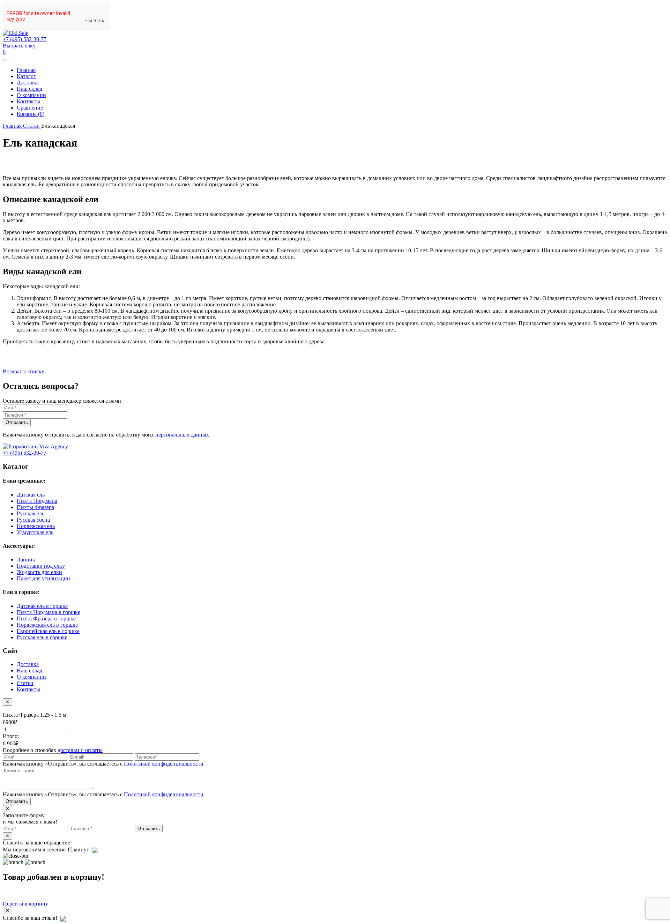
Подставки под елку (41, 566)
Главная (26, 70)
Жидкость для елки (39, 572)
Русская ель (30, 513)
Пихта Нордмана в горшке (48, 612)
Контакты (28, 101)
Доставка (28, 82)
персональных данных (182, 435)
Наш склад (29, 89)
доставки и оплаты (80, 750)
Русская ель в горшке (42, 637)
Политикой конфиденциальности (163, 764)
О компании (31, 95)
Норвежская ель (36, 526)
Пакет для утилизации (43, 578)
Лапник (26, 559)
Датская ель (31, 495)
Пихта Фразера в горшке (46, 618)
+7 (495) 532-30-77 (24, 39)
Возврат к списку (23, 371)
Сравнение (30, 108)
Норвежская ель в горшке (47, 625)
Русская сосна (33, 520)
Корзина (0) (30, 114)
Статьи (25, 683)
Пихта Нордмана (37, 501)
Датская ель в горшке (42, 606)
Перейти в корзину (25, 904)
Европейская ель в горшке (48, 631)
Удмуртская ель (35, 532)
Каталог (26, 76)
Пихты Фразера (35, 507)
